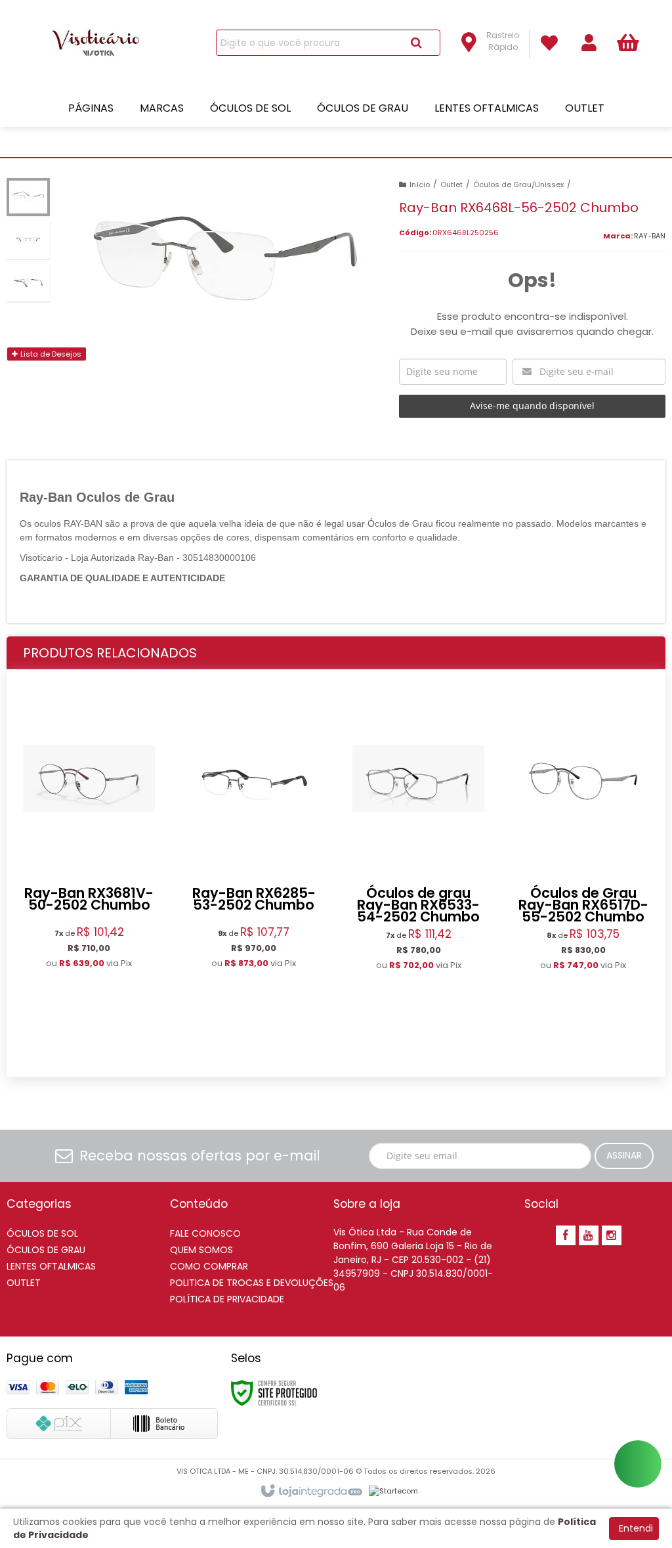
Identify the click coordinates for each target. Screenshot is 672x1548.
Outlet (451, 184)
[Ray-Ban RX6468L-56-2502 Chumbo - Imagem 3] (28, 282)
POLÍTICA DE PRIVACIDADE (227, 1299)
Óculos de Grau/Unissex (518, 184)
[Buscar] (416, 43)
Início (420, 184)
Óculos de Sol (42, 1233)
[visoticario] (100, 43)
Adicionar (101, 1044)
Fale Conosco (205, 1233)
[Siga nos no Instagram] (611, 1236)
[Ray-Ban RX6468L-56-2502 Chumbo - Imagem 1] (28, 197)
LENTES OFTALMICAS (51, 1266)
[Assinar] (624, 1156)
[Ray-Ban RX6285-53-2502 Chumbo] (253, 873)
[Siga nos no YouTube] (588, 1236)
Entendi (636, 1528)
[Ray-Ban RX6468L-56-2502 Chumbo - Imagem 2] (28, 240)
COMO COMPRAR (209, 1266)
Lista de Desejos (49, 354)
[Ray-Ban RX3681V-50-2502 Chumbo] (89, 873)
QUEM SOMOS (201, 1249)
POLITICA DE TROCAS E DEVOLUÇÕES (251, 1282)
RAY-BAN (649, 236)
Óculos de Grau (46, 1249)
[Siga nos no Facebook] (566, 1236)
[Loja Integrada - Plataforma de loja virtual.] (311, 1491)
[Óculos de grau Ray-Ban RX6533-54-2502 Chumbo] (418, 874)
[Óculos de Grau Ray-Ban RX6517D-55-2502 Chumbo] (583, 874)
